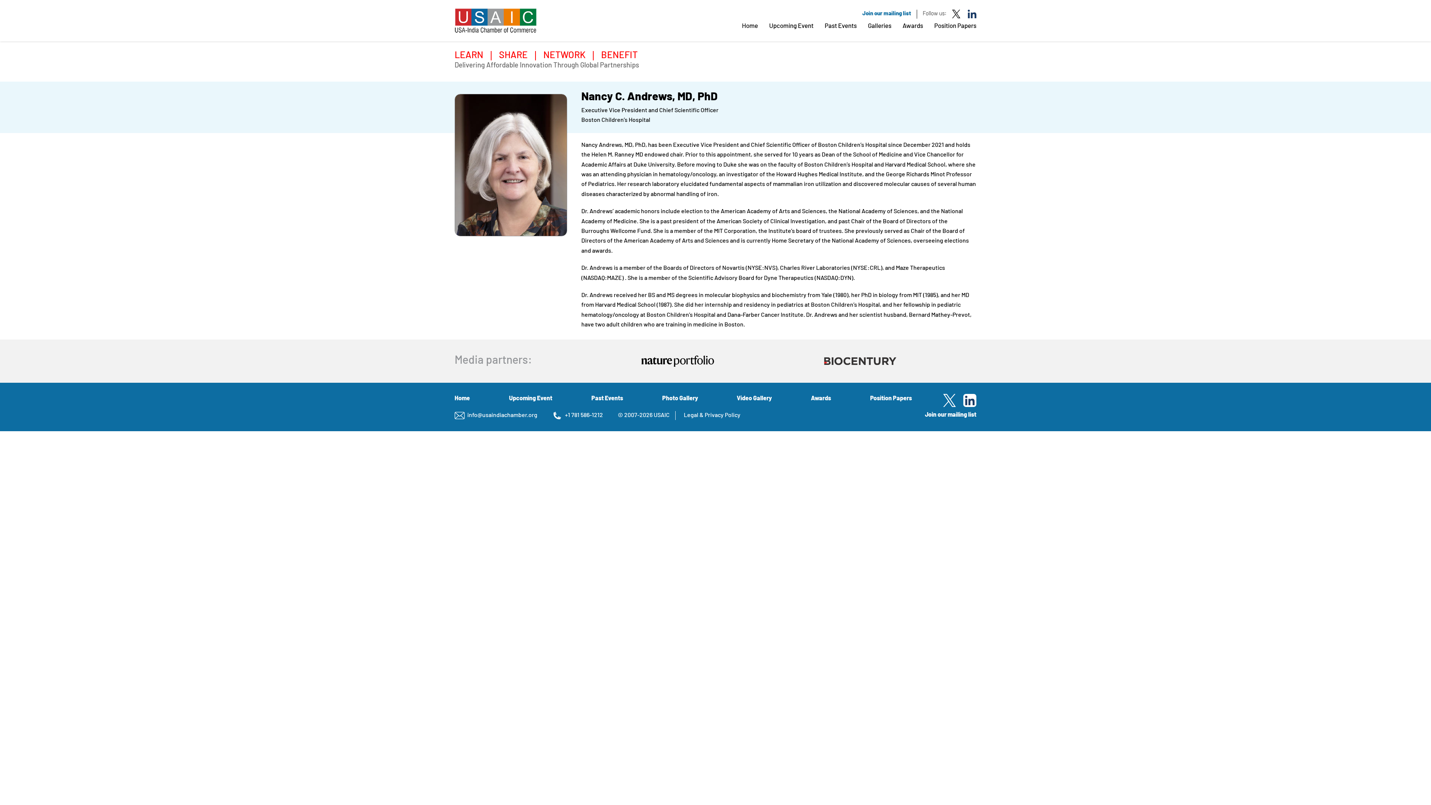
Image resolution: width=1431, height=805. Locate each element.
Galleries (879, 26)
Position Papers (955, 26)
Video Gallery (754, 399)
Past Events (841, 26)
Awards (913, 26)
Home (750, 26)
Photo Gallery (680, 399)
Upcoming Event (791, 26)
